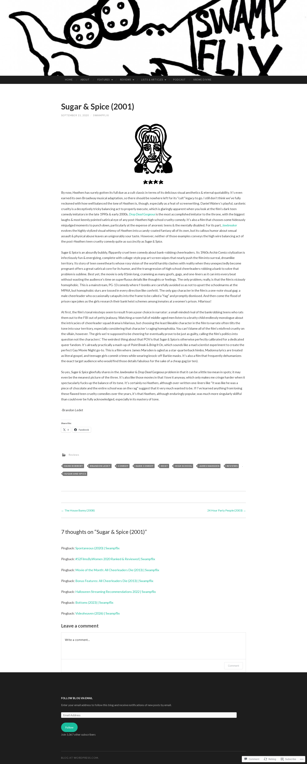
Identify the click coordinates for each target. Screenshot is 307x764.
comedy (123, 466)
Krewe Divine (202, 79)
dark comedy (145, 466)
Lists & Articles (152, 79)
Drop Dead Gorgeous (142, 214)
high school (183, 466)
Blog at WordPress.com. (80, 757)
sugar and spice (75, 473)
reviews (232, 466)
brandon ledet (100, 466)
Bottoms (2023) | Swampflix (94, 602)
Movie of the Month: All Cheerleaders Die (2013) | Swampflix (117, 570)
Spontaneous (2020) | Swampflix (97, 548)
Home (69, 79)
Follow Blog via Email (77, 698)
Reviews (125, 79)
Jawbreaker (229, 225)
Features (103, 79)
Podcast (179, 79)
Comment (233, 665)
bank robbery (73, 466)
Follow (69, 727)
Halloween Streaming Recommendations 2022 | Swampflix (115, 592)
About (85, 79)
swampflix (101, 115)
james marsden (209, 466)
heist (164, 466)
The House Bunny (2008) (78, 510)
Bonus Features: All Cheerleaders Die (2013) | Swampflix (114, 581)
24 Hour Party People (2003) (226, 510)
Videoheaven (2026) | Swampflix (97, 613)
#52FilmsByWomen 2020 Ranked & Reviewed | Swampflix (115, 559)
